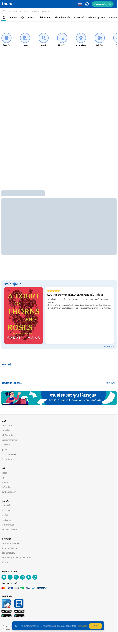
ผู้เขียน (4, 449)
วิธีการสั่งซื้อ (6, 505)
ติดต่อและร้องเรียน (9, 548)
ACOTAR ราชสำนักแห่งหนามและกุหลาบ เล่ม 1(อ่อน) (75, 295)
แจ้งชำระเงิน (6, 520)
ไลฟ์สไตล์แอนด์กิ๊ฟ (62, 17)
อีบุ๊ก (22, 17)
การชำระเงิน (6, 510)
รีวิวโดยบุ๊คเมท (7, 459)
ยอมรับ (95, 625)
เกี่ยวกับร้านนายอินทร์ (10, 543)
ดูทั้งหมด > (109, 346)
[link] (6, 39)
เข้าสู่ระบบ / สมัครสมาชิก (102, 4)
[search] (4, 11)
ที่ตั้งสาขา (5, 562)
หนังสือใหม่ (5, 430)
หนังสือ (13, 17)
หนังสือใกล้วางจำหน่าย (10, 440)
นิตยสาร (32, 17)
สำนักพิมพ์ (5, 444)
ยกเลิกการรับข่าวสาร (9, 529)
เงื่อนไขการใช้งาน (8, 552)
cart (87, 4)
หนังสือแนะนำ (7, 435)
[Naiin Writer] (59, 398)
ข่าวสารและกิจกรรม (9, 454)
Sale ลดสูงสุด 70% (96, 17)
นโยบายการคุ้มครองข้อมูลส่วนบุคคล (16, 557)
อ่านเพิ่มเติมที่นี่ (82, 626)
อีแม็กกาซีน (45, 17)
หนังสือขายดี (6, 425)
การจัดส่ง (5, 515)
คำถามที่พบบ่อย (7, 524)
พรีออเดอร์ (79, 17)
